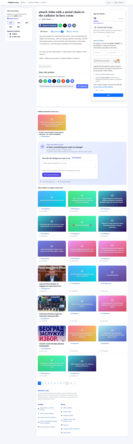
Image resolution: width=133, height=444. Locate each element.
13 (71, 383)
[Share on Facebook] (50, 81)
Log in (109, 2)
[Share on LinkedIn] (68, 81)
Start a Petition (119, 2)
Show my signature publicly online (105, 74)
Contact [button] (43, 2)
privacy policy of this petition (103, 87)
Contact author (45, 66)
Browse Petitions (33, 2)
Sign (108, 95)
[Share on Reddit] (63, 81)
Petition (45, 32)
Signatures (58, 32)
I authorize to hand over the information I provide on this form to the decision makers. (109, 79)
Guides (40, 404)
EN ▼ (24, 2)
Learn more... (14, 18)
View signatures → (98, 23)
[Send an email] (69, 25)
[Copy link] (74, 25)
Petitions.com (13, 2)
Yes (97, 90)
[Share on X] (65, 25)
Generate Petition (53, 175)
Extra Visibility (73, 32)
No (102, 90)
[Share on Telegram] (59, 81)
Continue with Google (104, 27)
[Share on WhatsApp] (60, 25)
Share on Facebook (49, 26)
